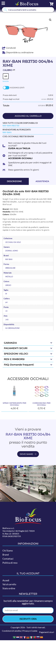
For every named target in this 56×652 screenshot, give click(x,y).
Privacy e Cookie (29, 631)
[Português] (34, 637)
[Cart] (51, 4)
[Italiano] (31, 637)
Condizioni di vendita (11, 631)
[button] (50, 20)
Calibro (7, 70)
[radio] (5, 76)
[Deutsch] (28, 637)
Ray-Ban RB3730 (11, 125)
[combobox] (28, 9)
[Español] (41, 637)
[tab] (14, 181)
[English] (21, 637)
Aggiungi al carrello (28, 116)
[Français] (24, 637)
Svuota (6, 81)
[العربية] (14, 637)
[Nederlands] (18, 637)
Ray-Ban (7, 132)
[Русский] (38, 637)
